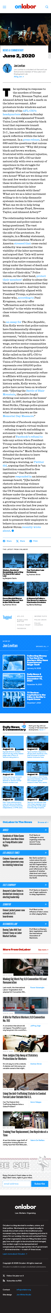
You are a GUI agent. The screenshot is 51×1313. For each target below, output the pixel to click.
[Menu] (4, 7)
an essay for (13, 321)
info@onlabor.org (24, 1290)
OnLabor (25, 6)
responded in (23, 476)
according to (26, 297)
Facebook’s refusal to (29, 436)
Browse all (41, 646)
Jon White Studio (24, 1295)
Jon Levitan (19, 66)
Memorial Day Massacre (18, 415)
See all (41, 730)
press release (31, 139)
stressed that (22, 243)
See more (42, 950)
